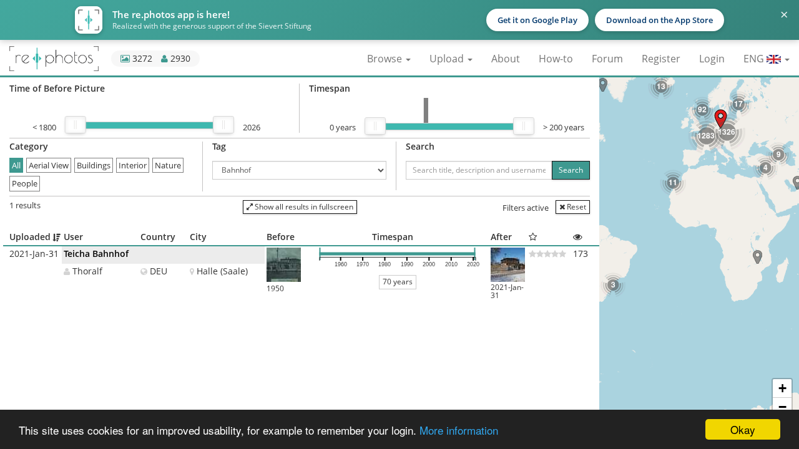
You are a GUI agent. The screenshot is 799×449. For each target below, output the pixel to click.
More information (458, 430)
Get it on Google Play (537, 20)
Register (661, 58)
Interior (133, 165)
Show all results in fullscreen (303, 206)
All (16, 165)
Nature (168, 165)
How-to (556, 58)
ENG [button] (755, 58)
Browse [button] (385, 58)
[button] (757, 257)
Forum (607, 58)
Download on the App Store (659, 20)
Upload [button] (447, 58)
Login (712, 58)
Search (571, 170)
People (24, 183)
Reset (575, 206)
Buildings (93, 165)
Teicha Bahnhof (96, 253)
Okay (742, 429)
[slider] (75, 124)
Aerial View (49, 165)
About (505, 58)
